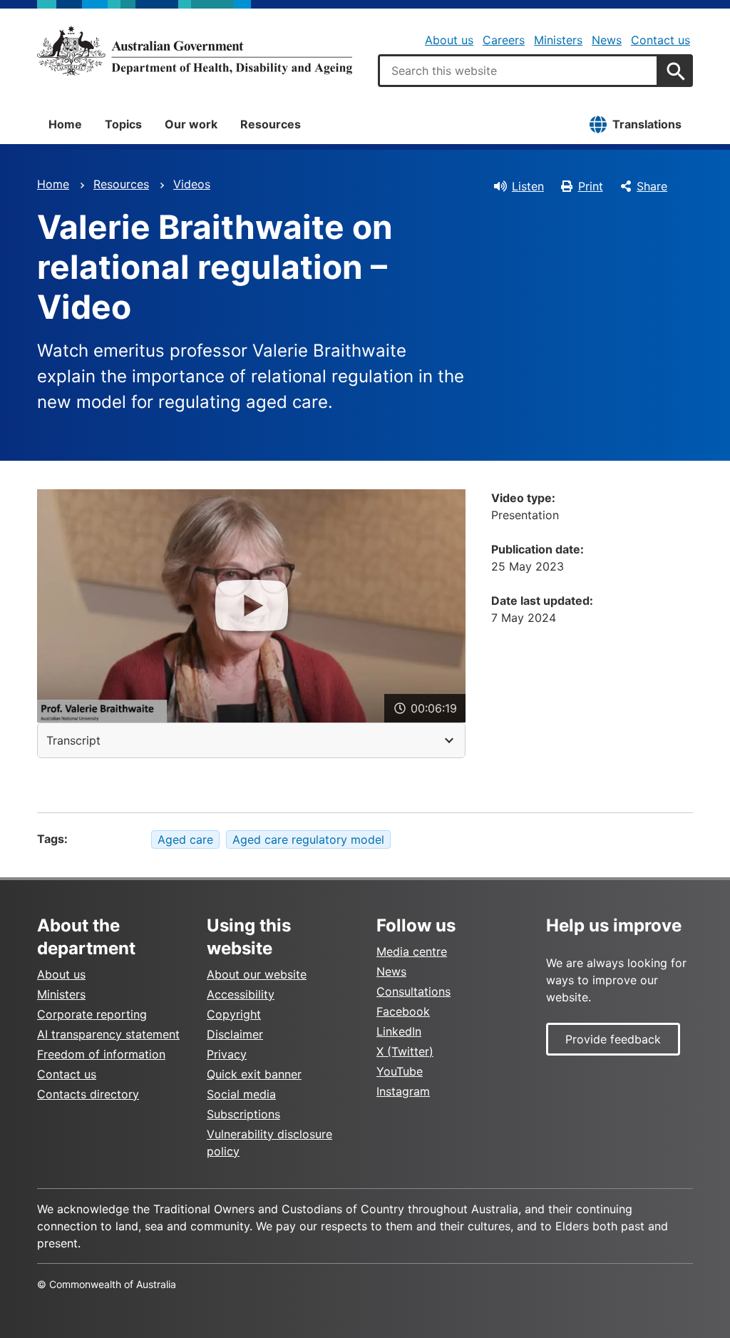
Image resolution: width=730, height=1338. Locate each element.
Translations (647, 124)
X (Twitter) (404, 1051)
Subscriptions (243, 1114)
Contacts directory (88, 1094)
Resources (270, 124)
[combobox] (518, 70)
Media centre (411, 951)
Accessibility (240, 994)
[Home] (194, 51)
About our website (257, 974)
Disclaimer (235, 1034)
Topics (123, 124)
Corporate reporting (92, 1014)
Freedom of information (101, 1054)
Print (590, 186)
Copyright (234, 1014)
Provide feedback (613, 1039)
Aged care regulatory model (308, 839)
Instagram (403, 1091)
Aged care (185, 839)
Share (652, 186)
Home (65, 124)
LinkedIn (398, 1031)
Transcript (73, 740)
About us (449, 40)
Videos (191, 184)
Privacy (227, 1054)
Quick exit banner (254, 1074)
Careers (504, 40)
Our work (191, 124)
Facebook (403, 1011)
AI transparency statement (108, 1034)
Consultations (413, 991)
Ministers (558, 40)
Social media (241, 1094)
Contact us (660, 40)
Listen (528, 186)
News (607, 40)
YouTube (399, 1071)
